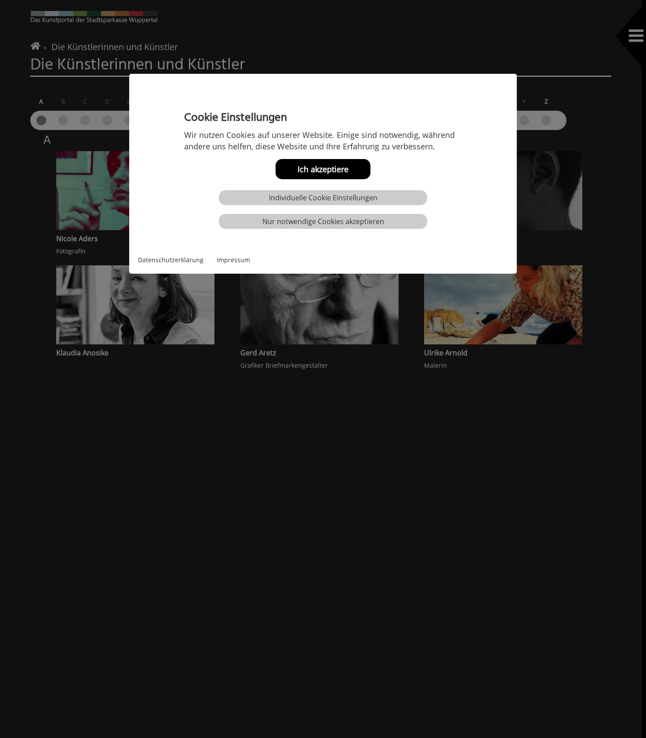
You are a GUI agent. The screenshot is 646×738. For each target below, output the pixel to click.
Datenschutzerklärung (170, 260)
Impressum (233, 260)
